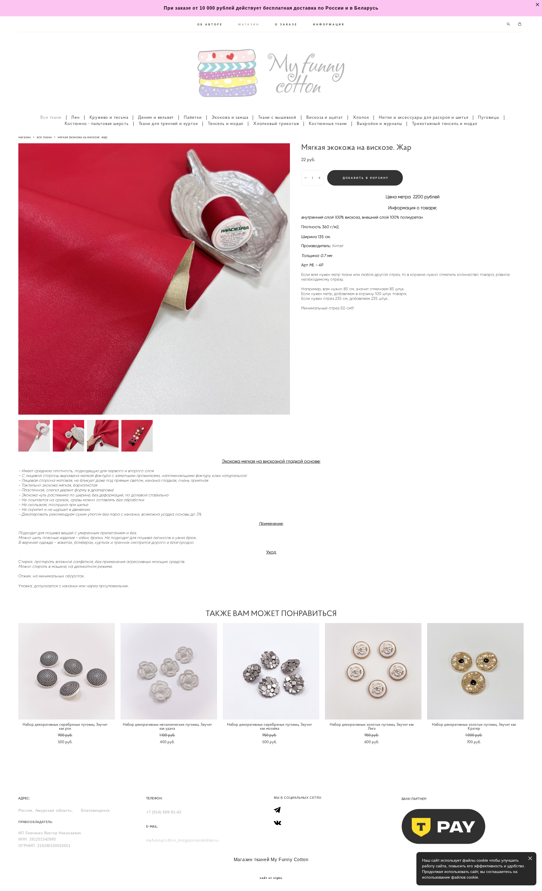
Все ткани (50, 117)
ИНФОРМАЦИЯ (329, 24)
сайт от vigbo (271, 878)
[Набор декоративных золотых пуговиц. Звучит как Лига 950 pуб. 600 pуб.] (373, 671)
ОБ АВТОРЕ (210, 24)
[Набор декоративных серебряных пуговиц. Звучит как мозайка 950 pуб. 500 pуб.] (271, 671)
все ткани (44, 137)
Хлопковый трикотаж (276, 123)
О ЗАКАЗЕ (286, 24)
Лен (75, 117)
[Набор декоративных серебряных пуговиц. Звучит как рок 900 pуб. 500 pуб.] (66, 671)
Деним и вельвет (156, 117)
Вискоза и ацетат (324, 117)
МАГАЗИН (248, 24)
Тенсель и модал (225, 123)
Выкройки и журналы (379, 123)
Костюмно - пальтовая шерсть (97, 123)
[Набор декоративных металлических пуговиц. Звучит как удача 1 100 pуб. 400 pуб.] (169, 671)
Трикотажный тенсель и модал (444, 123)
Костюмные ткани (328, 123)
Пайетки (193, 117)
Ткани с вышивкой (277, 117)
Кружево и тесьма (108, 117)
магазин (24, 137)
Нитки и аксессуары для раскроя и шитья (423, 117)
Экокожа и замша (229, 117)
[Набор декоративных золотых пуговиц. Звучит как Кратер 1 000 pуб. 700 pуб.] (475, 671)
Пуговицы (488, 117)
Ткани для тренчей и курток (168, 123)
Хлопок (361, 117)
